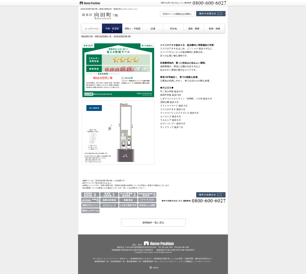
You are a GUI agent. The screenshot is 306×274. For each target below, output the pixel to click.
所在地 (173, 28)
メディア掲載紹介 (186, 261)
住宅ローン (124, 258)
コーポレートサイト (203, 261)
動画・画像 (214, 28)
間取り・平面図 (132, 28)
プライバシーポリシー (168, 261)
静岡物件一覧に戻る (153, 222)
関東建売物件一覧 (150, 261)
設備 (153, 28)
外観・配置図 (112, 28)
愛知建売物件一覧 (134, 261)
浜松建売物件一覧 (118, 261)
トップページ (91, 28)
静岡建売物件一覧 (102, 261)
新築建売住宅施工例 (162, 258)
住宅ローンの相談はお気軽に (177, 13)
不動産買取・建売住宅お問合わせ (198, 258)
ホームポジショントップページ (105, 258)
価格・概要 (193, 28)
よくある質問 (177, 258)
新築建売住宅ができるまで (141, 258)
